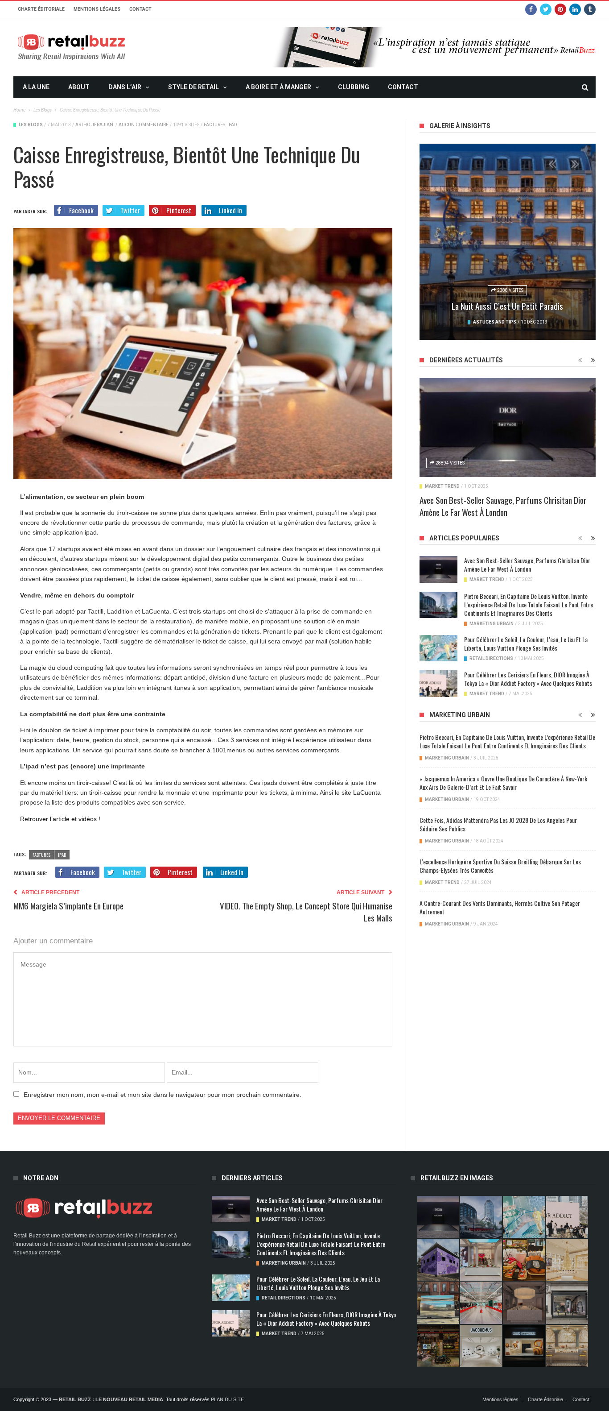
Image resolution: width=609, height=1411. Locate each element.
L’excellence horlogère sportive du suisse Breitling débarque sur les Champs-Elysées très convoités (500, 866)
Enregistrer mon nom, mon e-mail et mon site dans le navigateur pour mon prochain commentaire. (162, 1094)
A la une (36, 87)
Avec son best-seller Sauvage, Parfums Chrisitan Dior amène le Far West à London (503, 506)
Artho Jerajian (94, 124)
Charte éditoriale (41, 9)
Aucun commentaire (144, 124)
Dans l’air (124, 87)
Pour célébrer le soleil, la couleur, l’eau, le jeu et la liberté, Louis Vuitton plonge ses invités (526, 643)
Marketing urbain (491, 623)
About (79, 87)
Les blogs (31, 124)
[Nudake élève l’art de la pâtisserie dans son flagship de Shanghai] (524, 1346)
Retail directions (491, 658)
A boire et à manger (278, 87)
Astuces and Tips (494, 322)
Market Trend (442, 486)
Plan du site (227, 1399)
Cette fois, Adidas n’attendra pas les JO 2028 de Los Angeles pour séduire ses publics (498, 824)
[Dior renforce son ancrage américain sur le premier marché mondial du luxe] (567, 1260)
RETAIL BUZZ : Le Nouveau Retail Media (111, 1399)
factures (214, 124)
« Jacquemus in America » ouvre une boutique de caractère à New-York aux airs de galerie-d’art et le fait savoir (503, 783)
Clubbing (353, 87)
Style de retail (193, 87)
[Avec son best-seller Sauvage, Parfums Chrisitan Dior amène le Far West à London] (508, 427)
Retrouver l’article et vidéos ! (60, 818)
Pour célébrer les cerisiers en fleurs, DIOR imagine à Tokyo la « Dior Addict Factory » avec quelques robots (528, 679)
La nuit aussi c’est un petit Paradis (507, 305)
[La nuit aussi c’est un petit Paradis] (508, 242)
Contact (140, 9)
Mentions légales (97, 9)
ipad (232, 124)
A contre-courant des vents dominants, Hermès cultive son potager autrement (500, 907)
